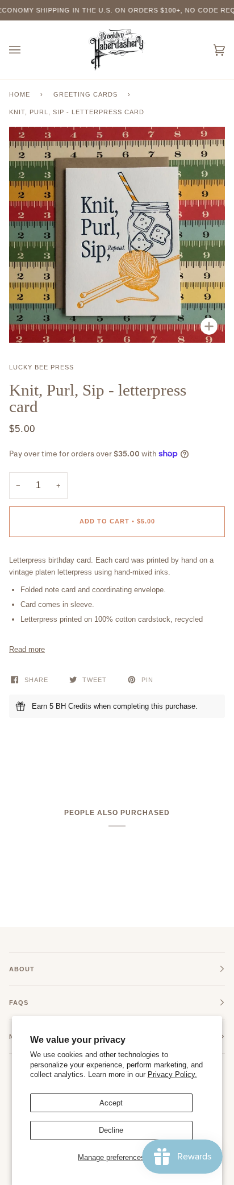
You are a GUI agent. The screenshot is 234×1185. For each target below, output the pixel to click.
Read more (27, 649)
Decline (111, 1130)
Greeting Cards (85, 94)
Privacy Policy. (172, 1074)
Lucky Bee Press (41, 367)
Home (19, 94)
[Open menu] (26, 49)
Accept (111, 1103)
